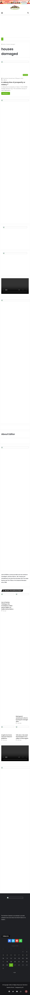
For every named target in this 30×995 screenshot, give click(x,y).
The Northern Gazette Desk (8, 78)
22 (23, 961)
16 (26, 958)
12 (11, 958)
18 (7, 961)
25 (7, 965)
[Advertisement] (15, 28)
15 (22, 958)
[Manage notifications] (26, 991)
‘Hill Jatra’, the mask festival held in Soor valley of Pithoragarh (22, 736)
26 (11, 965)
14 (19, 958)
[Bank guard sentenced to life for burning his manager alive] (22, 654)
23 (26, 961)
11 (7, 958)
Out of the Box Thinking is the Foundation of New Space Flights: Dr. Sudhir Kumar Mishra (7, 605)
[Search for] (28, 12)
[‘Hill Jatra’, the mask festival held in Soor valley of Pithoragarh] (22, 729)
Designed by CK (19, 987)
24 (3, 965)
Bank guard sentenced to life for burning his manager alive (22, 718)
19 (11, 961)
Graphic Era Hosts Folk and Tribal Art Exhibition (6, 736)
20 (15, 961)
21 (19, 961)
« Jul (14, 972)
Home (4, 44)
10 (3, 958)
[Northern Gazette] (15, 7)
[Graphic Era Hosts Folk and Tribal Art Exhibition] (7, 729)
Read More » (5, 93)
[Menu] (2, 12)
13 (15, 958)
